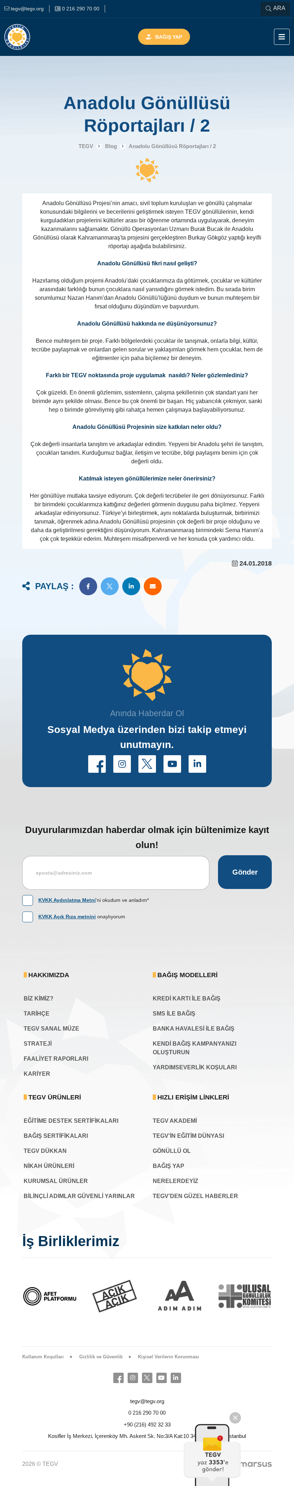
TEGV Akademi (175, 1121)
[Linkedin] (176, 1378)
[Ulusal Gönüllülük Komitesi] (245, 1296)
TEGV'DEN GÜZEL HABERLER (195, 1196)
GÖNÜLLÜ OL (172, 1151)
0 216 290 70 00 (147, 1413)
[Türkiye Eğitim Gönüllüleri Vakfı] (28, 37)
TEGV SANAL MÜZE (51, 1029)
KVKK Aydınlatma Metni (67, 900)
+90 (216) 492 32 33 (147, 1424)
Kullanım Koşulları (43, 1356)
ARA (279, 8)
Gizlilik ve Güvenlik (101, 1356)
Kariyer (37, 1074)
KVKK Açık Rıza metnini (67, 916)
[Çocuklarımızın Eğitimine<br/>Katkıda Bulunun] (212, 1455)
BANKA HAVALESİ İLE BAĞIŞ (193, 1029)
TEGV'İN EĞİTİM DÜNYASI (188, 1136)
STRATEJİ (38, 1044)
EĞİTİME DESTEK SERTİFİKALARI (71, 1121)
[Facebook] (118, 1378)
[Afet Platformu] (50, 1296)
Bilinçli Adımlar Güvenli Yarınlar (79, 1196)
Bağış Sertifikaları (56, 1136)
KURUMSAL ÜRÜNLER (56, 1181)
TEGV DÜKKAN (45, 1151)
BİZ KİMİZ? (38, 998)
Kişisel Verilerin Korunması (168, 1356)
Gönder (245, 872)
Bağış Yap (168, 37)
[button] (88, 586)
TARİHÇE (36, 1014)
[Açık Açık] (114, 1296)
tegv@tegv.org (147, 1401)
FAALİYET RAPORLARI (56, 1059)
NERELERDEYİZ (175, 1181)
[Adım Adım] (180, 1296)
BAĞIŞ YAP (168, 1166)
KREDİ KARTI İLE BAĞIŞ (186, 998)
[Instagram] (133, 1378)
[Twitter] (147, 1378)
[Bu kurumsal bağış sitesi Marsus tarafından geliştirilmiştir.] (256, 1464)
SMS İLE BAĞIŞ (174, 1014)
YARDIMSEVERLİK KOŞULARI (195, 1067)
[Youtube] (161, 1378)
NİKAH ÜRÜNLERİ (49, 1166)
